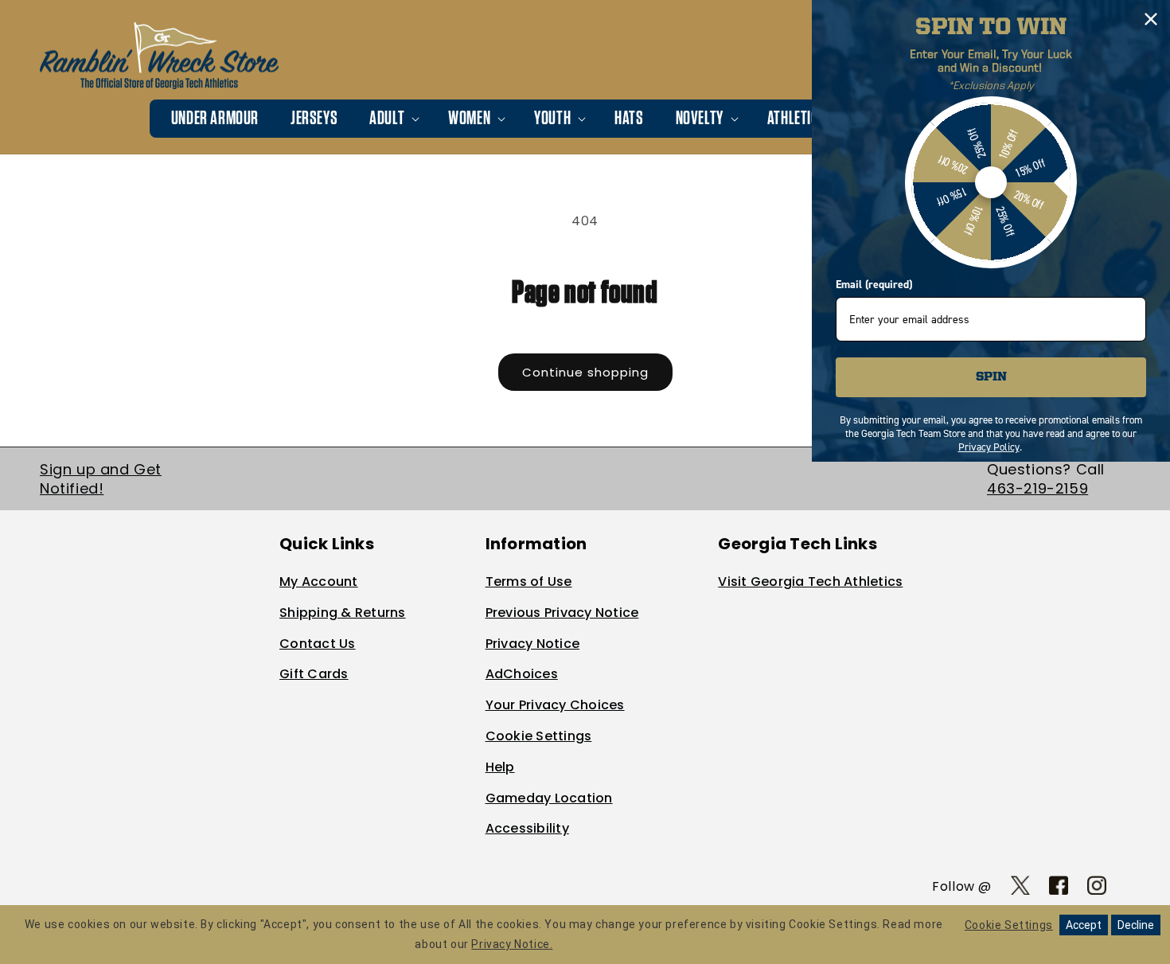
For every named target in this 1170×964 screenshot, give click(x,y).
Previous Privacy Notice (562, 612)
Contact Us (317, 643)
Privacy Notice (533, 643)
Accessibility (527, 828)
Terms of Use (529, 581)
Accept (1084, 925)
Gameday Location (549, 798)
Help (500, 767)
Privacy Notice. (511, 944)
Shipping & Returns (342, 612)
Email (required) (874, 284)
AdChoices (522, 674)
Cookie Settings (539, 736)
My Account (318, 581)
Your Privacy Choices (555, 705)
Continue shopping (585, 372)
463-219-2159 (1037, 488)
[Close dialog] (1151, 19)
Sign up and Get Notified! (101, 478)
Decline (1135, 925)
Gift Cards (314, 674)
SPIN (991, 377)
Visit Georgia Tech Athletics (810, 581)
